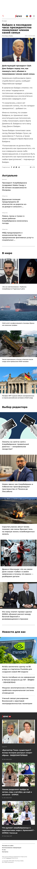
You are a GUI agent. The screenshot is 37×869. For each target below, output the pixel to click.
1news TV (4, 746)
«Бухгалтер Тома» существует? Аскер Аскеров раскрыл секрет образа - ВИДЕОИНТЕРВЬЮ (17, 752)
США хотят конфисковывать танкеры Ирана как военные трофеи (18, 324)
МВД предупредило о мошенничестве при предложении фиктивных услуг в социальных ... (17, 236)
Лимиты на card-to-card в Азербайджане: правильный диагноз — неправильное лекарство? (15, 445)
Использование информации (11, 847)
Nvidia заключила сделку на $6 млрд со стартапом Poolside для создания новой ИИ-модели (17, 669)
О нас (4, 849)
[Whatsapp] (16, 167)
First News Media (7, 36)
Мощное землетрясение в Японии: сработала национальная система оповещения (18, 690)
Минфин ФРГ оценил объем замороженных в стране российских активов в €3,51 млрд (18, 397)
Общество (5, 196)
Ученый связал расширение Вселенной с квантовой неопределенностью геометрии (17, 701)
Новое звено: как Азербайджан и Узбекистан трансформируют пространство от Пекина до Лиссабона (17, 487)
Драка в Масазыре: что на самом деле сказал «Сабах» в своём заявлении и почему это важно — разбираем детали (17, 572)
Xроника (4, 179)
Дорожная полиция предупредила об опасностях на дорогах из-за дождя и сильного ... (14, 203)
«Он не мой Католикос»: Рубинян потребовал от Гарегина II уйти (14, 288)
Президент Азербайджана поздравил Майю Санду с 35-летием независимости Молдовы (14, 186)
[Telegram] (19, 167)
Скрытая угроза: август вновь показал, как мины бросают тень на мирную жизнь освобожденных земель (18, 530)
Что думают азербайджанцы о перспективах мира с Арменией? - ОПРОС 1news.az (18, 830)
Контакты (5, 851)
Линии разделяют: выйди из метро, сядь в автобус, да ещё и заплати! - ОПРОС (17, 792)
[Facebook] (11, 167)
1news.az (8, 858)
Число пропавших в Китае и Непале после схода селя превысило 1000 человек (17, 360)
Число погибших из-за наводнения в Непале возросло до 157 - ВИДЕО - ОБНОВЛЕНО (18, 679)
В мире (4, 21)
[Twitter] (14, 167)
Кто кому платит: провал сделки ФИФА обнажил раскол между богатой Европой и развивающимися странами (17, 615)
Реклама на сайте (7, 845)
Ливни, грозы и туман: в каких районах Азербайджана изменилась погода (15, 219)
